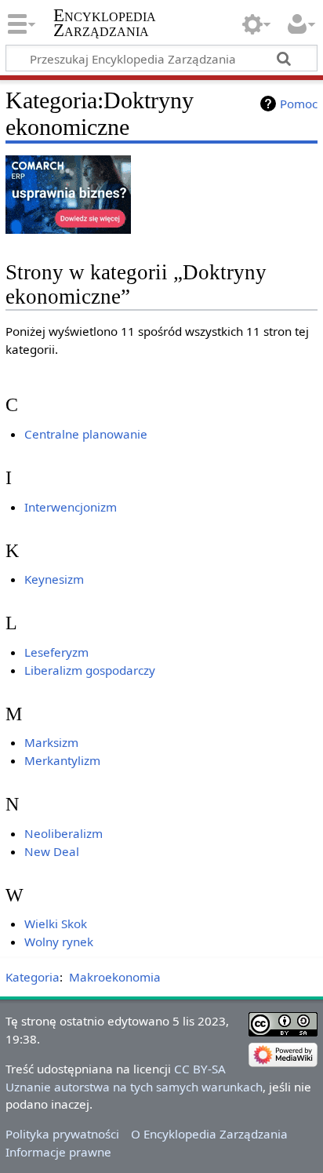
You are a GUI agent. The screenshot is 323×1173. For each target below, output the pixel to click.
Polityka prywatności (62, 1134)
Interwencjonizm (70, 507)
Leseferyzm (56, 652)
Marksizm (51, 742)
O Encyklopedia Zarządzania (209, 1134)
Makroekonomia (115, 977)
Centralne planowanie (85, 434)
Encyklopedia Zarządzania (104, 23)
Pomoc (299, 103)
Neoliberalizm (63, 833)
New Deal (51, 851)
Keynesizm (54, 579)
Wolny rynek (58, 941)
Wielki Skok (55, 923)
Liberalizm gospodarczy (89, 670)
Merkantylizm (62, 760)
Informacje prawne (58, 1152)
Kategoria (32, 977)
